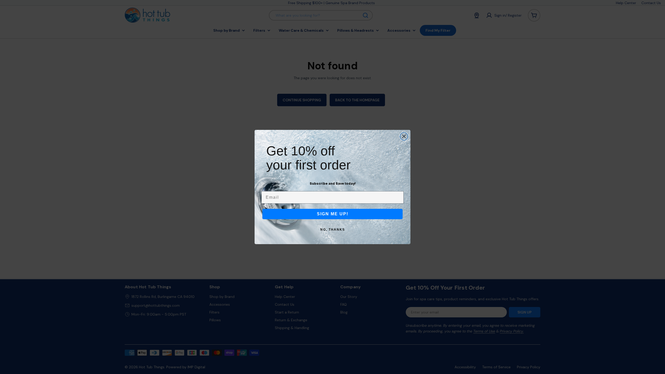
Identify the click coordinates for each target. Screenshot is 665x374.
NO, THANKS (332, 229)
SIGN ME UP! (332, 214)
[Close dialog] (404, 136)
